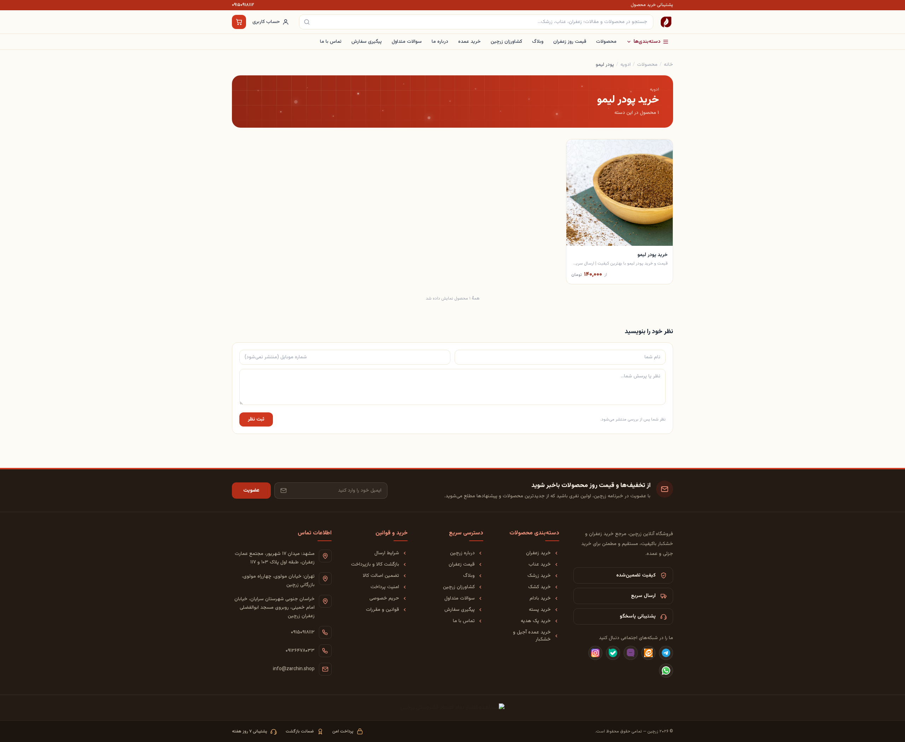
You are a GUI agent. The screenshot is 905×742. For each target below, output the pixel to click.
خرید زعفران (538, 553)
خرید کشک (539, 587)
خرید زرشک (539, 575)
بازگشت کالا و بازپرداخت (375, 564)
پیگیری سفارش (366, 42)
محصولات (606, 42)
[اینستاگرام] (595, 653)
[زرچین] (666, 22)
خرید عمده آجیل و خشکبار (532, 636)
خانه (668, 64)
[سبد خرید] (239, 22)
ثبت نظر (256, 419)
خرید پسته (540, 609)
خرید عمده (469, 42)
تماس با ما (330, 42)
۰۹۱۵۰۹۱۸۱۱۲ (243, 5)
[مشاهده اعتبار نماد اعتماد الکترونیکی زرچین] (452, 707)
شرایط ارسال (386, 553)
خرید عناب (540, 564)
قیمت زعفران (462, 564)
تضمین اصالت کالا (381, 575)
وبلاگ (537, 42)
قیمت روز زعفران (569, 42)
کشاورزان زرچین (506, 42)
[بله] (613, 653)
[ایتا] (648, 653)
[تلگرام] (666, 653)
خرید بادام (540, 598)
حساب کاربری (266, 22)
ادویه (625, 64)
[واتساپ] (666, 670)
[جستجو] (306, 21)
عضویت (251, 490)
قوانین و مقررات (382, 609)
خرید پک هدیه (536, 621)
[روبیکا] (631, 653)
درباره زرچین (462, 553)
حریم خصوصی (384, 598)
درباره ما (440, 42)
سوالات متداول (407, 42)
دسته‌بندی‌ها (647, 42)
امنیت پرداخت (384, 587)
